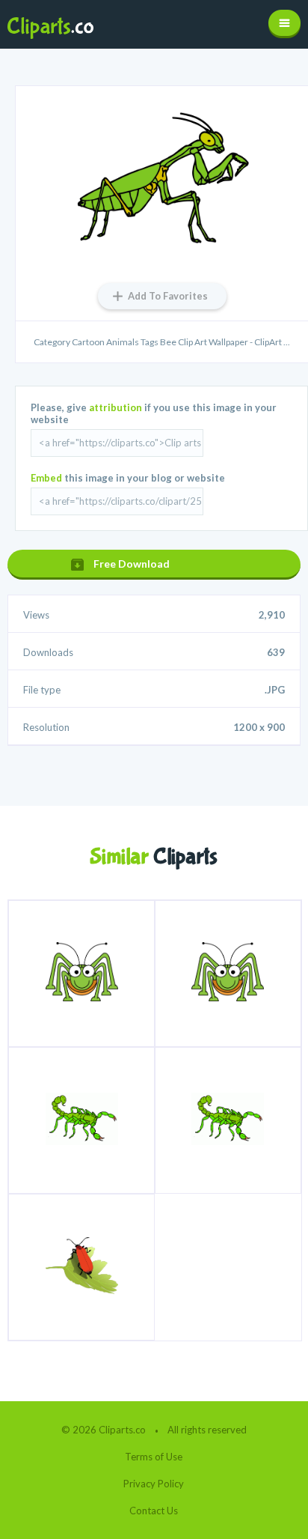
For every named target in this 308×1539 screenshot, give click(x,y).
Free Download (131, 563)
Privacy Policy (153, 1484)
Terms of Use (153, 1457)
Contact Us (153, 1511)
